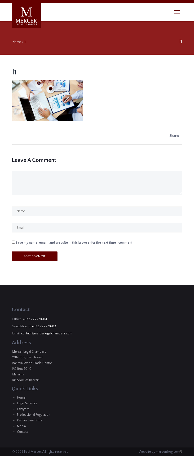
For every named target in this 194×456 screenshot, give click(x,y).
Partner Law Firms (29, 420)
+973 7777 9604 (35, 319)
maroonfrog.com (168, 452)
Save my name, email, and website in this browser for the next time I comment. (74, 243)
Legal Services (27, 403)
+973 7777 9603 (44, 326)
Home (17, 42)
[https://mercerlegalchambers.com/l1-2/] (181, 135)
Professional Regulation (33, 415)
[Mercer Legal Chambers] (26, 16)
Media (21, 426)
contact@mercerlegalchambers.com (46, 333)
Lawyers (23, 409)
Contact (22, 432)
